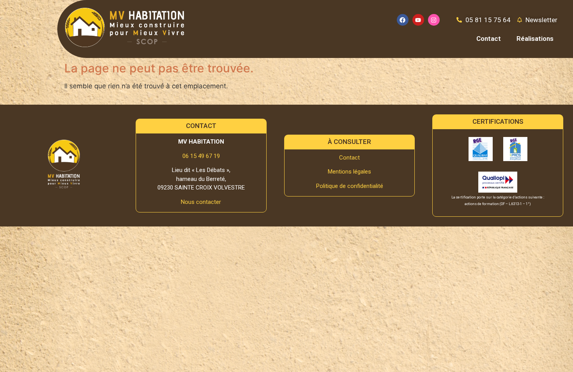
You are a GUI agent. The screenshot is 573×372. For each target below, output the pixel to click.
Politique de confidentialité (349, 186)
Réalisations (535, 38)
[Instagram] (434, 20)
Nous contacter (201, 201)
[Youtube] (418, 20)
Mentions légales (349, 171)
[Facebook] (403, 20)
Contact (488, 38)
